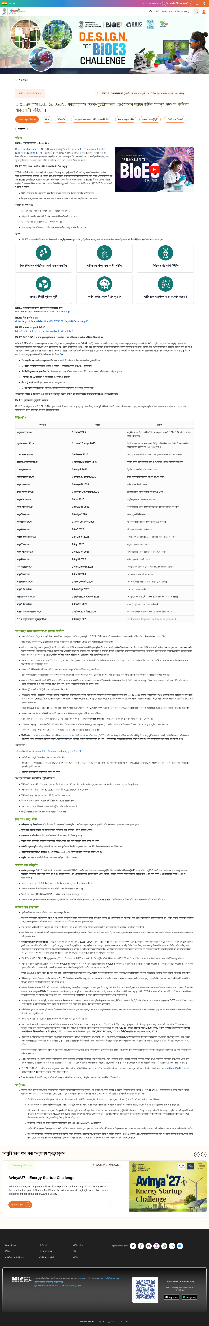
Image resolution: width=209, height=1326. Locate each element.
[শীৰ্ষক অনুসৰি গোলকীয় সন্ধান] (196, 11)
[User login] (204, 11)
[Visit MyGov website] (145, 1289)
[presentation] (197, 1154)
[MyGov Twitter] (133, 1246)
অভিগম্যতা (197, 3)
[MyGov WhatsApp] (164, 1246)
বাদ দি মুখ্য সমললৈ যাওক (152, 3)
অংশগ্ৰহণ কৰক (17, 1204)
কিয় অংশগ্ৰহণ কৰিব (126, 119)
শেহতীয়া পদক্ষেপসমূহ (162, 11)
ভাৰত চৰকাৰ (58, 1282)
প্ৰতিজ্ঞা (7, 1251)
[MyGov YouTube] (149, 1246)
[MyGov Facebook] (141, 1246)
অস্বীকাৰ (21, 129)
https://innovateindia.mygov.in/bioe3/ (61, 751)
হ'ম (150, 11)
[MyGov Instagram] (156, 1246)
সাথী (74, 1251)
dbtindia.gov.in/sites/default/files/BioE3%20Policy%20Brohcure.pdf (51, 321)
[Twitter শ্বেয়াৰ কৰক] (105, 1204)
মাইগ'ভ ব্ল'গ (43, 1245)
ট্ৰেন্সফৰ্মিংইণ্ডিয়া (10, 1245)
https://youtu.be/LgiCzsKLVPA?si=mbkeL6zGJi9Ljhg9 (44, 331)
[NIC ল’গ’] (22, 1282)
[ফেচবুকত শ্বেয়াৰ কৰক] (99, 1204)
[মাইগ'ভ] (9, 11)
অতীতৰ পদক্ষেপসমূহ (182, 11)
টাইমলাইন (61, 119)
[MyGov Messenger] (180, 1246)
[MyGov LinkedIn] (172, 1246)
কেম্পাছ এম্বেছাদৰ (45, 1251)
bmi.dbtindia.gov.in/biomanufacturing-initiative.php (42, 311)
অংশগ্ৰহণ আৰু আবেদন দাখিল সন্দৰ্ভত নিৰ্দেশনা (91, 119)
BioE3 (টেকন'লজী (86, 149)
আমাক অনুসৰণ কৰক (203, 3)
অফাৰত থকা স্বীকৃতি (150, 119)
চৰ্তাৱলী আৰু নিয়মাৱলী (174, 119)
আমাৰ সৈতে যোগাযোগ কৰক (14, 1257)
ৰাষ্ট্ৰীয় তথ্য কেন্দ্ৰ (74, 1285)
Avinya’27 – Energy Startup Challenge (41, 1178)
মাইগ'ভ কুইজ (78, 1245)
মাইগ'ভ (75, 1257)
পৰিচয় (47, 119)
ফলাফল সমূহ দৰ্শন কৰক (27, 119)
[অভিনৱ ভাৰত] (21, 10)
